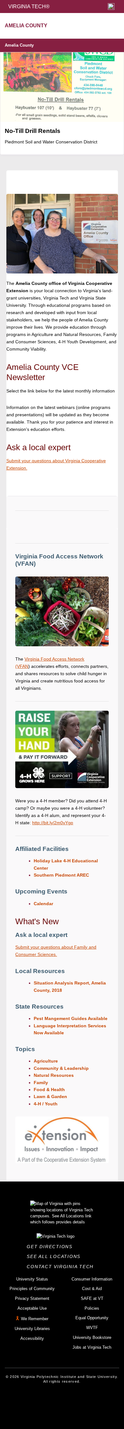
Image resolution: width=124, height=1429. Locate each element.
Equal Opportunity (91, 1317)
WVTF (92, 1327)
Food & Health (49, 1089)
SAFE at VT (92, 1298)
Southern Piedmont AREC (61, 875)
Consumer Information (92, 1279)
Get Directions (51, 1246)
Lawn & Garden (50, 1096)
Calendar (43, 903)
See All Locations (55, 1256)
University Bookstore (92, 1337)
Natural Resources (54, 1075)
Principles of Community (32, 1288)
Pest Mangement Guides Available (70, 1018)
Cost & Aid (92, 1288)
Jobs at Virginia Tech (91, 1347)
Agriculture (46, 1061)
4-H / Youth (46, 1103)
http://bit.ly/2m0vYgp (52, 822)
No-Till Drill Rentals (32, 131)
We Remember (34, 1319)
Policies (92, 1308)
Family (41, 1082)
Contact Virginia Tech (62, 1266)
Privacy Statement (32, 1298)
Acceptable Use (32, 1308)
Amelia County (19, 45)
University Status (32, 1279)
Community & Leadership (61, 1068)
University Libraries (32, 1328)
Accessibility (32, 1338)
